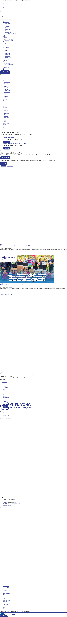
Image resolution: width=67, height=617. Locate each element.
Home (4, 79)
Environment (2, 283)
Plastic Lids (6, 87)
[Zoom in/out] (13, 614)
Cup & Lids (5, 590)
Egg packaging (7, 90)
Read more (7, 148)
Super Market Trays (6, 593)
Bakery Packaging (6, 587)
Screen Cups (6, 86)
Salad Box (5, 588)
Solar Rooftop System (8, 40)
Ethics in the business (8, 39)
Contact (4, 97)
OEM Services (7, 37)
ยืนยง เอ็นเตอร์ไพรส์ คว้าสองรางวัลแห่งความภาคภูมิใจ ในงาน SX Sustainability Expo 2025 (19, 373)
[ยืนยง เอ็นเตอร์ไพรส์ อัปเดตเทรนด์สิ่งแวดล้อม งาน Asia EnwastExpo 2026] (33, 204)
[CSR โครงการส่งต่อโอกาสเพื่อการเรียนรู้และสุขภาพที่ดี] (27, 268)
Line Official (5, 99)
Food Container (7, 82)
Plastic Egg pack (6, 591)
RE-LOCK (6, 83)
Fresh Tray (6, 89)
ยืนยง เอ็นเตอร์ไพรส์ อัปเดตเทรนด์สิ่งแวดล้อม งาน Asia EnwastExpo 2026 (15, 245)
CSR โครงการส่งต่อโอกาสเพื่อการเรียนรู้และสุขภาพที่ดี (11, 284)
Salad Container (7, 92)
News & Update (6, 96)
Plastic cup (6, 85)
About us (4, 93)
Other (4, 594)
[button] (33, 46)
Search (1, 16)
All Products (5, 80)
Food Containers (6, 586)
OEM (5, 94)
